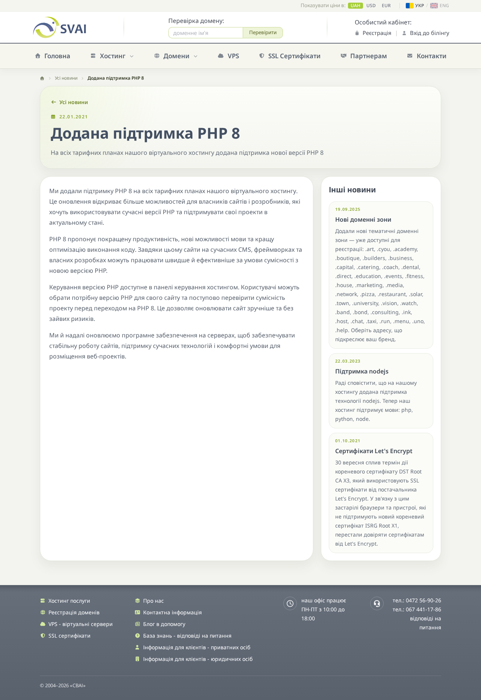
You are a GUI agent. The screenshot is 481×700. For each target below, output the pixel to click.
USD (371, 6)
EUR (386, 6)
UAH (355, 6)
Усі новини (66, 78)
